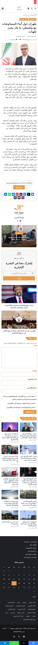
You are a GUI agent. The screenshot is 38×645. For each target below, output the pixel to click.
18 (29, 583)
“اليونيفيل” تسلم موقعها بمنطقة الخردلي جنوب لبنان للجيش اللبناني (28, 523)
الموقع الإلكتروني (31, 388)
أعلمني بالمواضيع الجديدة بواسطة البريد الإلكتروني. (20, 407)
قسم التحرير (30, 36)
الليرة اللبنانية (11, 609)
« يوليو (34, 596)
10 (34, 579)
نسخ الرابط (19, 187)
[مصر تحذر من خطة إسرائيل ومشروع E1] (10, 515)
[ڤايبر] (22, 197)
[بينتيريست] (17, 194)
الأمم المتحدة (11, 602)
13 (19, 579)
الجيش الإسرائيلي (20, 606)
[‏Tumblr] (20, 194)
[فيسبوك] (32, 194)
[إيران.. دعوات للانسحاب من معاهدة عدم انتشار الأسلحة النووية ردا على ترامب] (28, 449)
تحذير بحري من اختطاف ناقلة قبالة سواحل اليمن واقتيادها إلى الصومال (11, 503)
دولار (6, 612)
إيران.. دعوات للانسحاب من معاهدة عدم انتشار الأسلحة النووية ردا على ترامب (28, 458)
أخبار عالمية (23, 19)
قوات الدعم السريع (18, 616)
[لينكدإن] (24, 194)
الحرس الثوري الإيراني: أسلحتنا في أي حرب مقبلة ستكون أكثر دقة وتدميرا (28, 503)
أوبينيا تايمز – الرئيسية (30, 541)
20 (19, 583)
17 (34, 583)
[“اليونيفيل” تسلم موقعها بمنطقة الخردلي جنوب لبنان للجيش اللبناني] (28, 515)
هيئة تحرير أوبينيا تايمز (30, 557)
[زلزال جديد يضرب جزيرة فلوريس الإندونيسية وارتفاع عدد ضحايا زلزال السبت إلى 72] (10, 449)
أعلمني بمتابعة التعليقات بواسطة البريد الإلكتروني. (21, 403)
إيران (18, 602)
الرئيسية (32, 15)
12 (24, 579)
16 (4, 579)
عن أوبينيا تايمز (32, 551)
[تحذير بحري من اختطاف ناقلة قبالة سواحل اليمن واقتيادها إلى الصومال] (10, 494)
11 (29, 579)
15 (9, 579)
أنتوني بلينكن (32, 602)
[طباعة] (15, 197)
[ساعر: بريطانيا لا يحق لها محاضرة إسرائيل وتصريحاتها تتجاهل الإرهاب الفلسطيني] (28, 427)
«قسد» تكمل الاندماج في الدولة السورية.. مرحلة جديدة (19, 238)
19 (24, 583)
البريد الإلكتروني (31, 379)
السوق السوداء (31, 609)
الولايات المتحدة (31, 612)
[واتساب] (9, 194)
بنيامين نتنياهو (21, 612)
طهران (28, 616)
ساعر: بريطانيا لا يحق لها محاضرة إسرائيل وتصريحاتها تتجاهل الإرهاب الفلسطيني (28, 435)
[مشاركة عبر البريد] (19, 197)
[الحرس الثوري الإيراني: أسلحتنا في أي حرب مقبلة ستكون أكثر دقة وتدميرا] (28, 494)
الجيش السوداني (9, 606)
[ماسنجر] (13, 194)
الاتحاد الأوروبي (31, 606)
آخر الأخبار (26, 15)
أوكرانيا (24, 602)
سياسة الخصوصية (31, 548)
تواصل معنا (33, 545)
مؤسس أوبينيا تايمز (30, 554)
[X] (28, 194)
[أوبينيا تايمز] (19, 8)
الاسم (34, 370)
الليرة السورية (21, 609)
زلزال (33, 616)
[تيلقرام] (5, 194)
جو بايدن (13, 612)
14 (14, 579)
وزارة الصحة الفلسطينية (29, 619)
